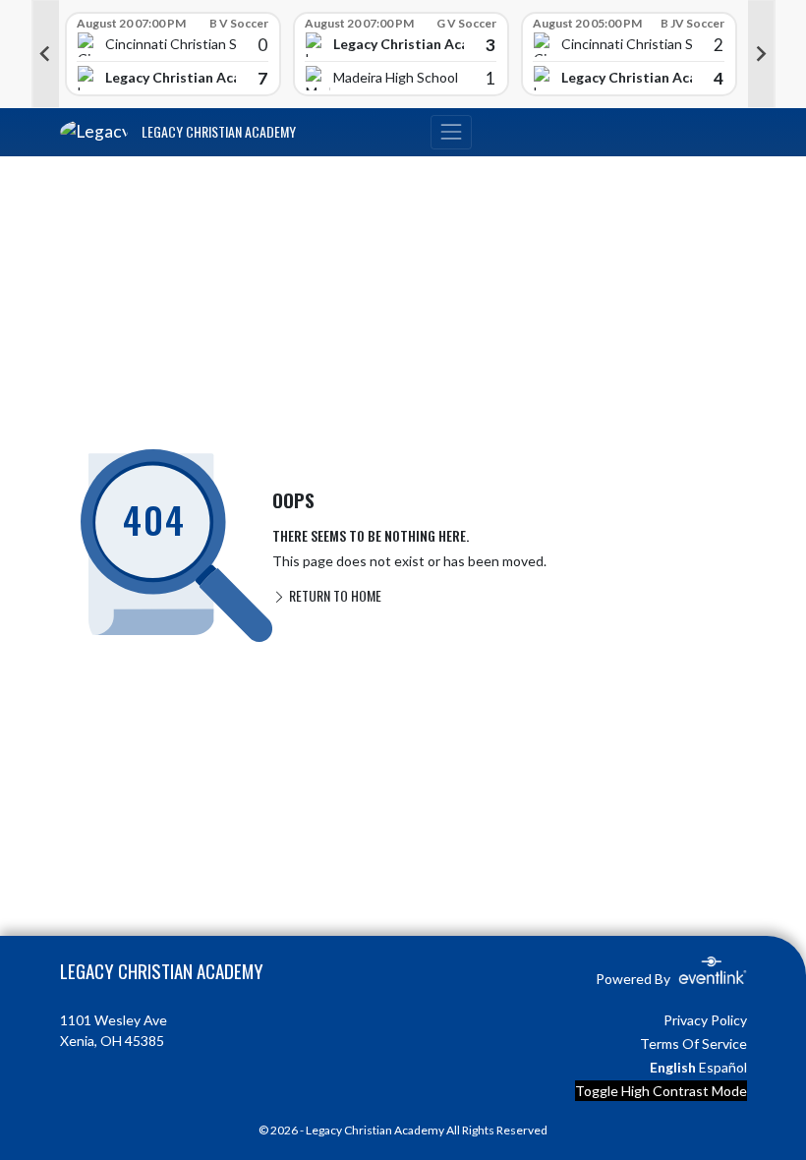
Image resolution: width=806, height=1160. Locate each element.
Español (723, 1067)
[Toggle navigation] (451, 132)
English (673, 1067)
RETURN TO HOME (333, 595)
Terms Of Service (693, 1043)
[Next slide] (762, 54)
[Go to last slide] (45, 54)
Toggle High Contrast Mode (661, 1090)
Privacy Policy (705, 1020)
